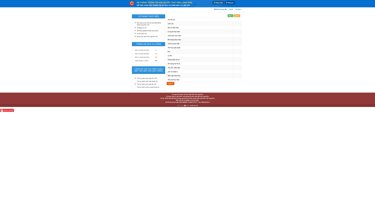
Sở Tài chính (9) (142, 33)
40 (156, 54)
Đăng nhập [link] (219, 3)
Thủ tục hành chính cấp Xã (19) (146, 84)
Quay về (170, 83)
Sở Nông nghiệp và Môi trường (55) (147, 31)
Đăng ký (230, 3)
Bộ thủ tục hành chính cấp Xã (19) (147, 36)
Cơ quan (238, 9)
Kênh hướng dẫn (221, 9)
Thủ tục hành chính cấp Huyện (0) (147, 81)
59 (156, 57)
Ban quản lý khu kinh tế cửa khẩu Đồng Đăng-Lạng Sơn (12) (149, 24)
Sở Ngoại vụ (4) (141, 28)
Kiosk (231, 9)
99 (156, 61)
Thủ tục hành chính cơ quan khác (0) (148, 87)
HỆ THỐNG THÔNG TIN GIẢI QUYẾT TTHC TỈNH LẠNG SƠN (164, 3)
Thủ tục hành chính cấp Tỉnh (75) (147, 78)
